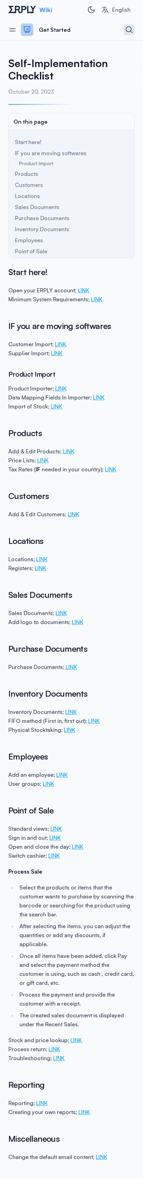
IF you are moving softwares (50, 153)
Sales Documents (37, 207)
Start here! (28, 142)
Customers (29, 184)
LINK (83, 290)
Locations (27, 195)
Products (26, 173)
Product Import (36, 163)
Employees (29, 240)
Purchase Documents (42, 218)
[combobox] (116, 10)
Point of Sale (31, 251)
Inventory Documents (42, 229)
